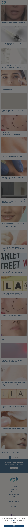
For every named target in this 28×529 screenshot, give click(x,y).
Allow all (19, 526)
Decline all (8, 526)
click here (12, 520)
